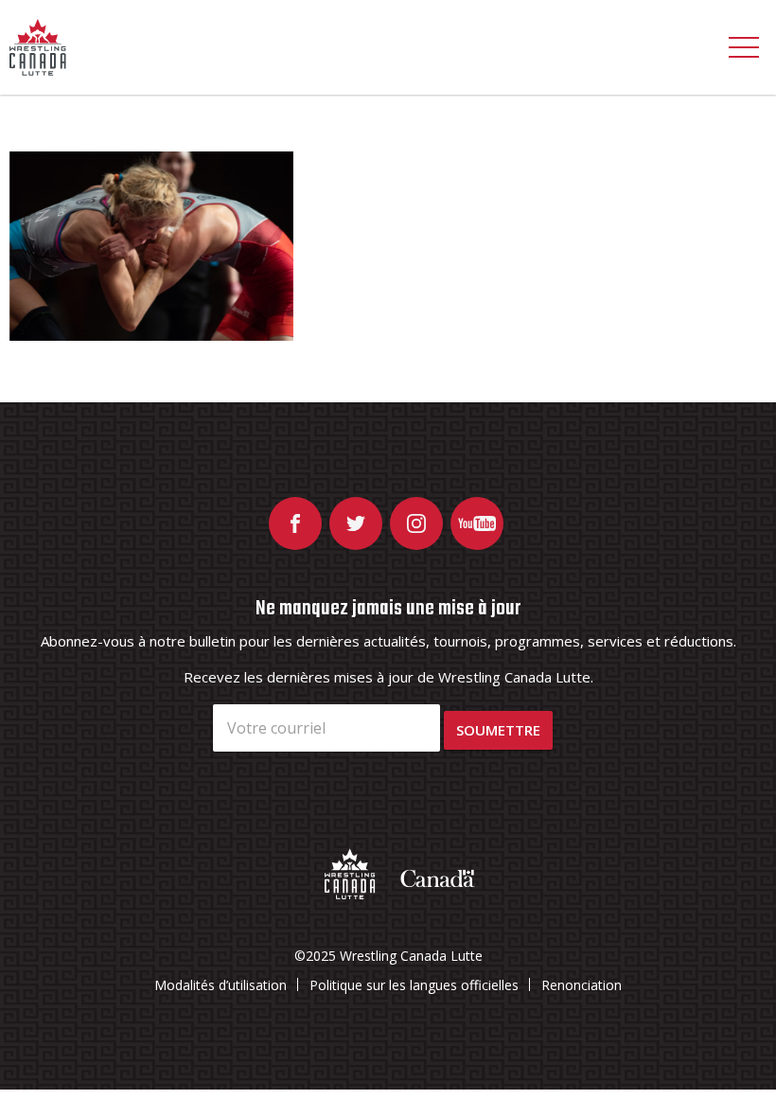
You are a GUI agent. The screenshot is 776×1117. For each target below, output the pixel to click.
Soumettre (498, 729)
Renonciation (581, 985)
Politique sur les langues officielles (414, 985)
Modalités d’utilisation (220, 985)
